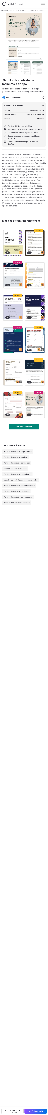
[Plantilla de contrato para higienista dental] (13, 275)
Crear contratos (20, 10)
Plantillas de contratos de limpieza (17, 463)
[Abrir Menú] (43, 3)
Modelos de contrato (37, 10)
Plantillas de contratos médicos (15, 457)
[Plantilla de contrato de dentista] (13, 340)
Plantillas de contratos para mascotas (18, 497)
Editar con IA (37, 1111)
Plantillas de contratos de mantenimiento (19, 486)
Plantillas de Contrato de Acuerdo (17, 503)
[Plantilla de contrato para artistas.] (13, 243)
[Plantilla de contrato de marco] (35, 275)
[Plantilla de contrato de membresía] (13, 307)
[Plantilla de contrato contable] (35, 372)
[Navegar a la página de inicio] (12, 4)
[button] (12, 1111)
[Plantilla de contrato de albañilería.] (13, 405)
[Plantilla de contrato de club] (35, 243)
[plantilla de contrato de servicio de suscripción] (35, 307)
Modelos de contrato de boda (15, 469)
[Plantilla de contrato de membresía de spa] (35, 405)
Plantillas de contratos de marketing (17, 474)
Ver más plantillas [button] (24, 426)
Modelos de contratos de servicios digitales (21, 480)
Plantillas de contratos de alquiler (16, 491)
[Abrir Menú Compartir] (43, 97)
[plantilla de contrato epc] (35, 340)
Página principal (6, 10)
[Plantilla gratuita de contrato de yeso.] (13, 372)
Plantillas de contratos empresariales (18, 451)
